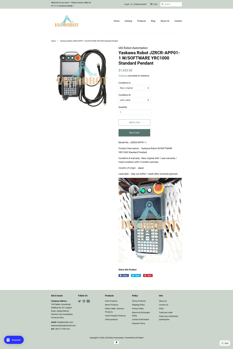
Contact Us (163, 305)
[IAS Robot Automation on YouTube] (88, 302)
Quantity (123, 107)
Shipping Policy (138, 305)
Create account (140, 4)
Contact (178, 21)
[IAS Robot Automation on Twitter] (79, 302)
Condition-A (125, 82)
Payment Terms (138, 323)
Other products (111, 319)
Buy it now (134, 132)
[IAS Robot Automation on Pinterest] (83, 302)
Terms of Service (139, 301)
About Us (165, 21)
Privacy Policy (138, 308)
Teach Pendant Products (115, 316)
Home (116, 21)
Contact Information (140, 319)
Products (141, 21)
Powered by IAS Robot (134, 338)
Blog (153, 21)
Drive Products (111, 301)
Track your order (166, 312)
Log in (126, 4)
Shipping (123, 75)
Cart (155, 4)
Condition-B (125, 95)
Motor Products (111, 305)
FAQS (161, 308)
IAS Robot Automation (114, 338)
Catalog (128, 21)
